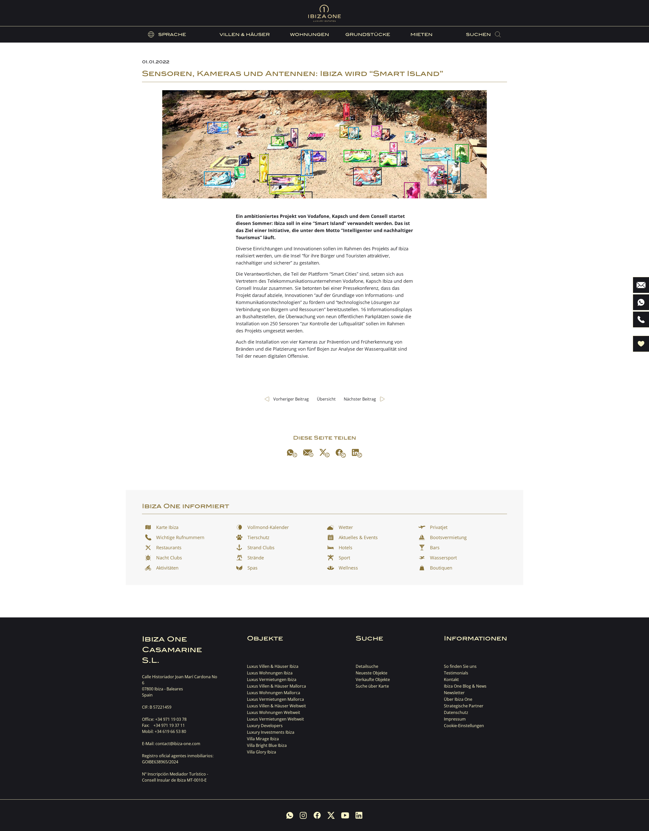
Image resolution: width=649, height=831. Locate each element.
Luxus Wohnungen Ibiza (270, 673)
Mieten (421, 34)
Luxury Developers (265, 725)
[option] (167, 34)
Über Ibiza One (458, 699)
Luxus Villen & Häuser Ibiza (272, 666)
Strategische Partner (463, 706)
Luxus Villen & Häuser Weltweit (276, 706)
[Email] (308, 453)
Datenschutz (456, 712)
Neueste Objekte (371, 673)
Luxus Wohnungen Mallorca (273, 692)
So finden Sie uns (460, 666)
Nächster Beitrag (360, 399)
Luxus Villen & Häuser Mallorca (276, 686)
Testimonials (456, 673)
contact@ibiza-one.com (177, 743)
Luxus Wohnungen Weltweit (273, 712)
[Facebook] (341, 453)
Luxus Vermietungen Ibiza (271, 679)
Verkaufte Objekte (373, 679)
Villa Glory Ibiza (261, 752)
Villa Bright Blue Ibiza (267, 745)
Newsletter (454, 692)
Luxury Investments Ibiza (270, 732)
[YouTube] (345, 815)
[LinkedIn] (357, 453)
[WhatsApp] (292, 453)
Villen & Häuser (245, 34)
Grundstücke (367, 34)
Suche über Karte (372, 686)
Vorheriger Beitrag (291, 399)
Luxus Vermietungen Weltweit (275, 719)
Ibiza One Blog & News (465, 686)
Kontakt (451, 679)
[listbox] (167, 34)
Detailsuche (367, 666)
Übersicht (326, 399)
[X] (324, 453)
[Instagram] (303, 815)
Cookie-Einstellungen (464, 725)
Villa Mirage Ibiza (263, 739)
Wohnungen (309, 34)
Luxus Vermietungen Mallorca (275, 699)
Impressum (455, 719)
